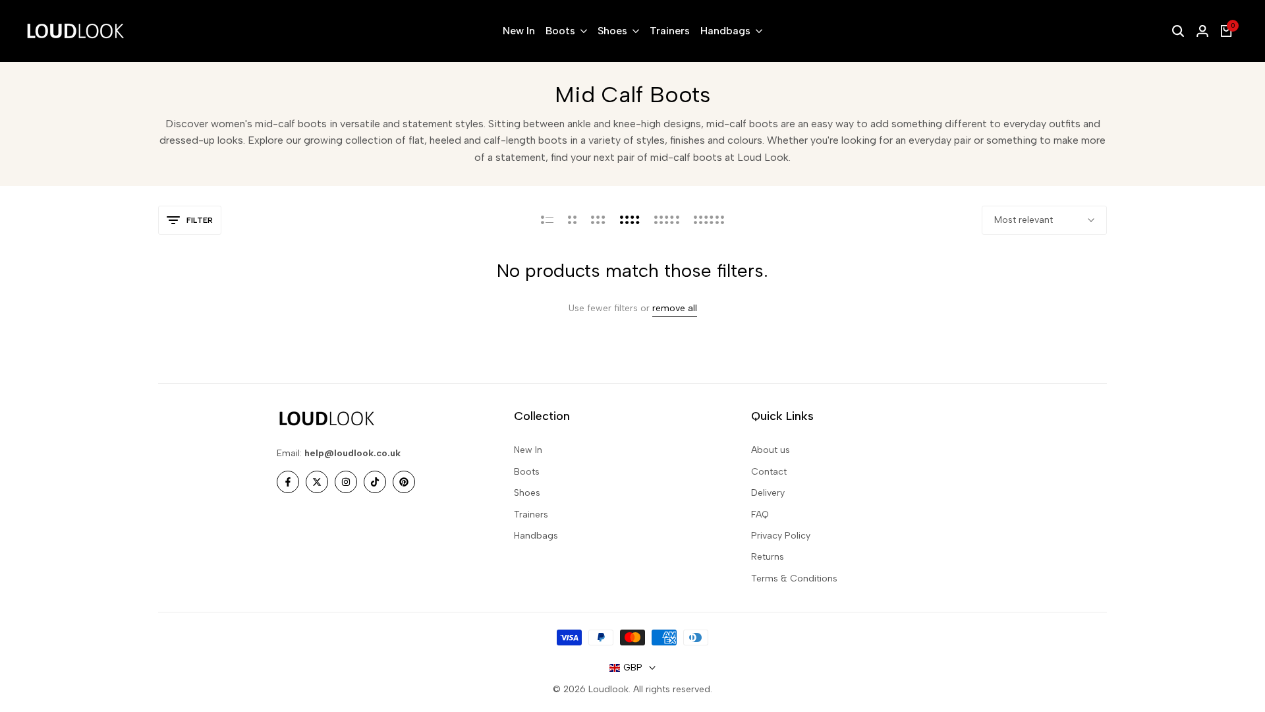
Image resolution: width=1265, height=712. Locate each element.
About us (770, 450)
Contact (769, 471)
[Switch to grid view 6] (708, 220)
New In (528, 450)
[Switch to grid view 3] (598, 220)
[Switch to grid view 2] (572, 220)
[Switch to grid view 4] (630, 220)
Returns (767, 556)
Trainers (531, 514)
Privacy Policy (780, 535)
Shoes (527, 492)
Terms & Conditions (794, 578)
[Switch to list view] (547, 220)
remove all (674, 308)
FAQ (760, 514)
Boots (527, 471)
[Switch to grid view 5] (667, 220)
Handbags (536, 535)
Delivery (768, 492)
